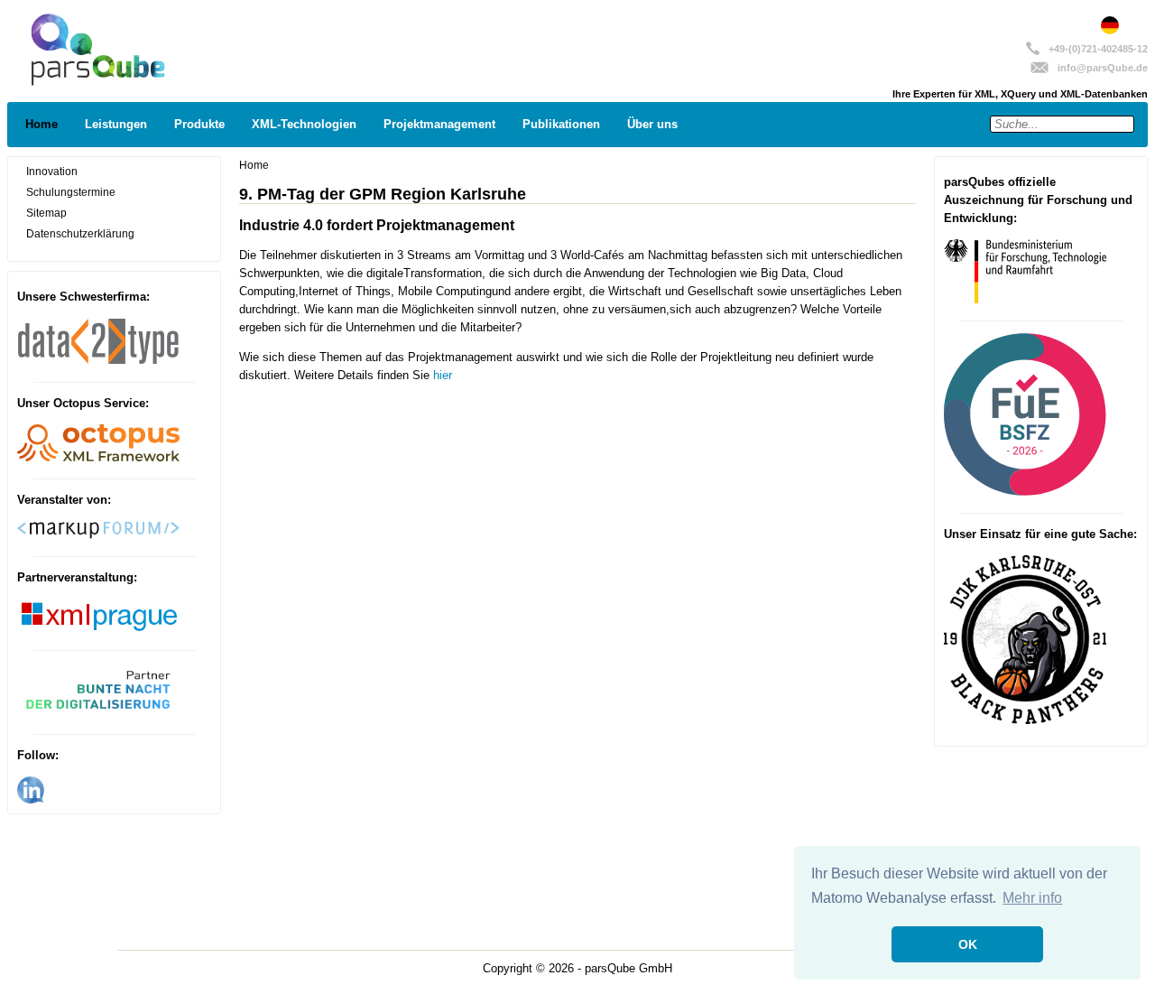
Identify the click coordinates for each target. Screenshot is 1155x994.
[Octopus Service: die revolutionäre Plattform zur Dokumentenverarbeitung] (98, 457)
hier (442, 375)
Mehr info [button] (1032, 898)
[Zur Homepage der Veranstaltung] (98, 713)
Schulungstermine (71, 192)
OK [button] (967, 944)
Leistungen (116, 124)
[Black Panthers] (1025, 720)
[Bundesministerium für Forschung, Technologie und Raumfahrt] (1025, 299)
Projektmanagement (439, 124)
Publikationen (561, 124)
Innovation (52, 171)
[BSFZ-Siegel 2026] (1025, 491)
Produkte (199, 124)
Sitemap (46, 213)
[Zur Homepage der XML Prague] (98, 629)
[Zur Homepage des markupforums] (98, 535)
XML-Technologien (304, 124)
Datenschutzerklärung (80, 234)
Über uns (652, 124)
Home (41, 124)
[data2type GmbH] (98, 361)
